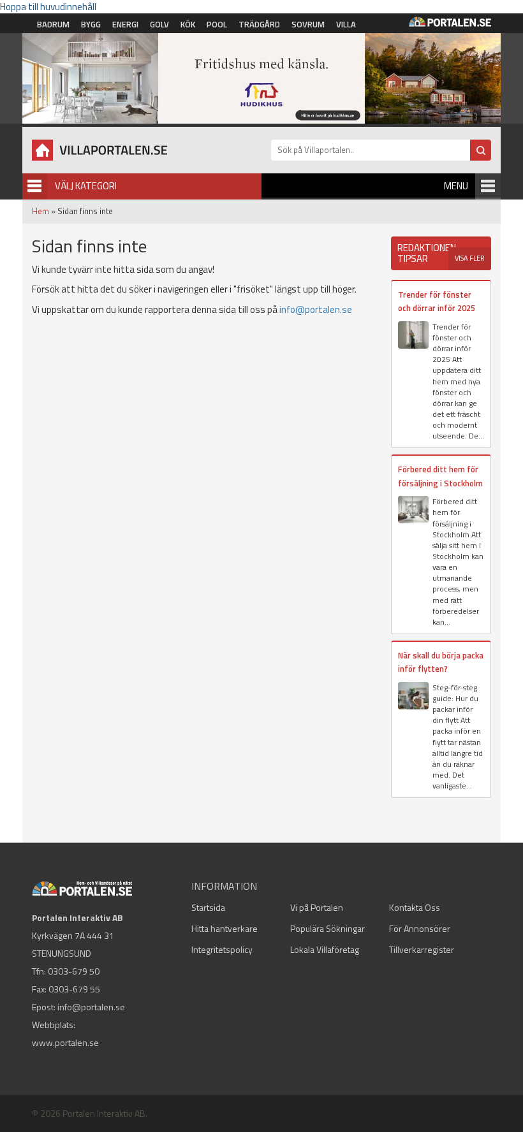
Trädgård (259, 24)
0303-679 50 (73, 971)
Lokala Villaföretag (324, 949)
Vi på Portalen (316, 907)
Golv (159, 24)
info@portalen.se (315, 309)
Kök (187, 24)
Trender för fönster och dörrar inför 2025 (436, 301)
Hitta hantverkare (224, 928)
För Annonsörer (419, 928)
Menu (456, 185)
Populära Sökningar (327, 928)
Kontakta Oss (414, 907)
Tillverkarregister (421, 949)
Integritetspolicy (222, 949)
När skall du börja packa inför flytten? (440, 662)
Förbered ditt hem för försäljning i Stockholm (440, 476)
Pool (217, 24)
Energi (125, 24)
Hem (40, 211)
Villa (346, 24)
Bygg (91, 24)
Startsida (208, 907)
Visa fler (470, 258)
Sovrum (308, 24)
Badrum (53, 24)
